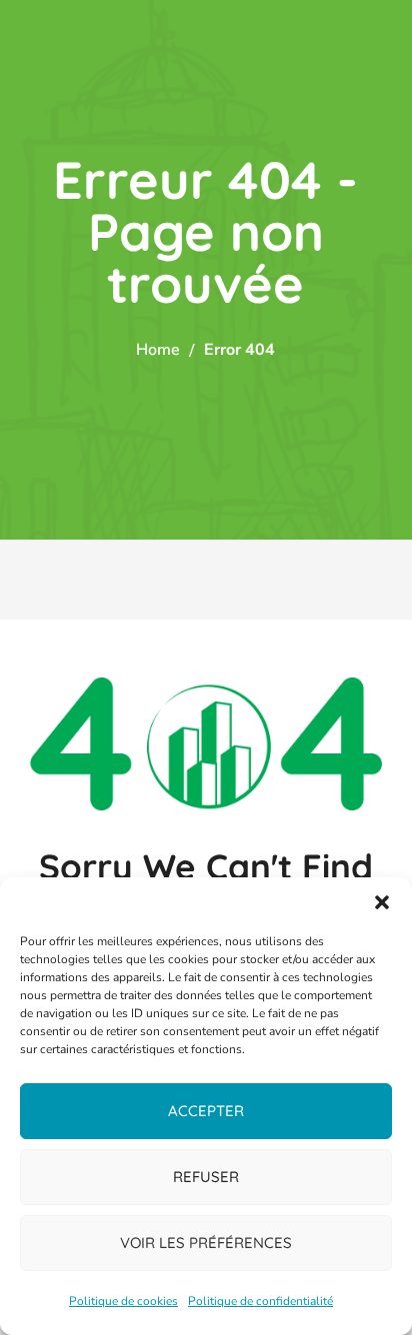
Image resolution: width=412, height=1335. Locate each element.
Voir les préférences (206, 1242)
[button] (382, 902)
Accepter (206, 1110)
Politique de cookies (123, 1301)
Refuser (206, 1176)
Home (158, 350)
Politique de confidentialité (260, 1301)
